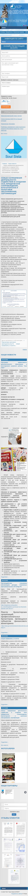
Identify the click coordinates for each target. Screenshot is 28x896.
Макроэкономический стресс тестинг (11, 116)
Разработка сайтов (16, 893)
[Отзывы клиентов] (8, 829)
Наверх (25, 349)
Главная (4, 163)
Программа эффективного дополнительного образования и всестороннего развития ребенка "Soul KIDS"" (14, 365)
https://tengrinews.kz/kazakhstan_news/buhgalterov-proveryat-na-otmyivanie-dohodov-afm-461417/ (14, 606)
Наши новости (12, 163)
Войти (14, 814)
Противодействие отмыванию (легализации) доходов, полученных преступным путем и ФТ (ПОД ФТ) (14, 585)
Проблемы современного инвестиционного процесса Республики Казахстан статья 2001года (13, 128)
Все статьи (4, 133)
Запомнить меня (14, 811)
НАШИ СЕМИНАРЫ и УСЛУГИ (10, 638)
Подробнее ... (5, 577)
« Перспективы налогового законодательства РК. (13, 342)
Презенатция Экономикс (8, 124)
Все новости (4, 745)
